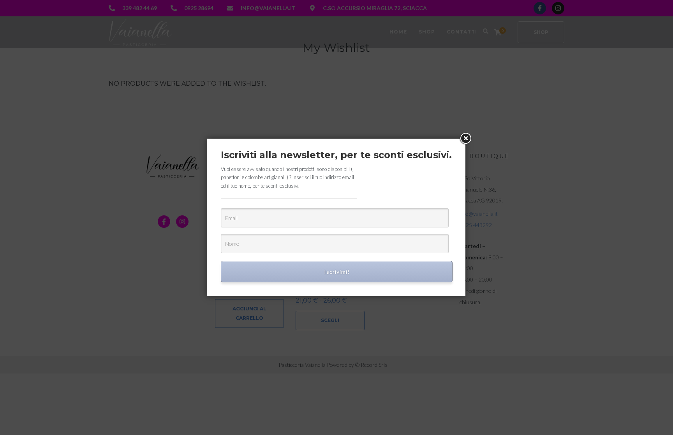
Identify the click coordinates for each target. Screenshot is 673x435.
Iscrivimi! (337, 271)
